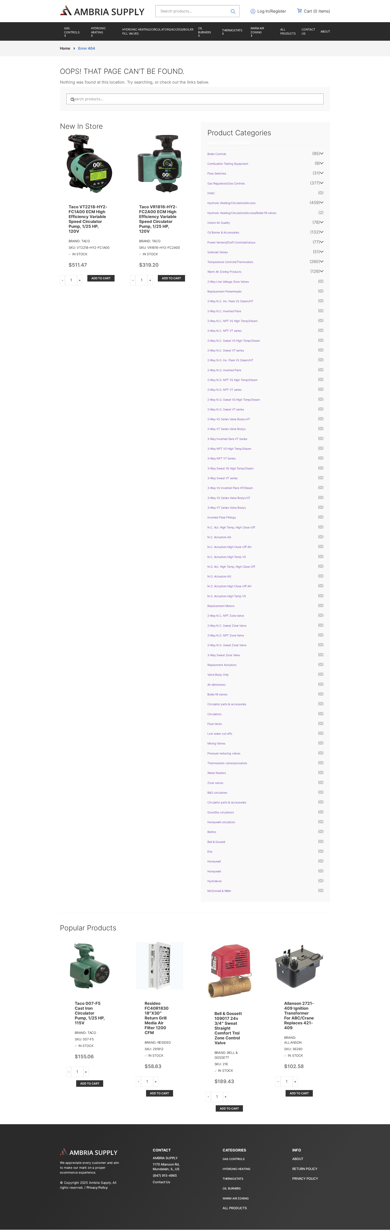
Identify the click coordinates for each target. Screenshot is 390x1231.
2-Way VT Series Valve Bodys (226, 429)
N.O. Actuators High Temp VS (226, 596)
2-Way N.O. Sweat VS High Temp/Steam (233, 399)
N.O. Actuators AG (219, 576)
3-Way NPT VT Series (221, 458)
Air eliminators (216, 684)
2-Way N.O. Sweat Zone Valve (226, 645)
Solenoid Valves (217, 252)
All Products (288, 31)
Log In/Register (271, 11)
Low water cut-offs (219, 733)
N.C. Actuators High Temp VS (226, 557)
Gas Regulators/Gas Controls (75, 31)
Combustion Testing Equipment (227, 163)
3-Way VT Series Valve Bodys (226, 507)
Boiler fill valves (217, 694)
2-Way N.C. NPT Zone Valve (225, 615)
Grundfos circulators (220, 812)
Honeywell (214, 861)
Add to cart (100, 278)
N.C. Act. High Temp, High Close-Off (231, 527)
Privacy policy (305, 1178)
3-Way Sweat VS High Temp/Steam (230, 468)
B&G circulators (217, 792)
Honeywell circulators (221, 822)
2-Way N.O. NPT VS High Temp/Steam (232, 380)
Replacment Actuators (221, 665)
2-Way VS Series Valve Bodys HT (228, 419)
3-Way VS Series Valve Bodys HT (228, 498)
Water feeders (216, 773)
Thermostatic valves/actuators (227, 763)
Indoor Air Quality (218, 222)
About (325, 31)
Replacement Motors (220, 606)
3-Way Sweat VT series (222, 478)
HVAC (211, 193)
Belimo (211, 832)
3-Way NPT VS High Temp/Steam (229, 448)
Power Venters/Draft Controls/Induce (231, 242)
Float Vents (214, 724)
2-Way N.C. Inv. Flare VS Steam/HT (230, 301)
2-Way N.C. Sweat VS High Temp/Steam (233, 340)
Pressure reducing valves (223, 753)
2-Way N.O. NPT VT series (224, 389)
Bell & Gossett (216, 842)
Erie (209, 851)
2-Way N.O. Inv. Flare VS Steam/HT (230, 360)
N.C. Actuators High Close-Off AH (229, 547)
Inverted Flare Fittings (221, 517)
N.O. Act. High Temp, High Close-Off (231, 566)
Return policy (304, 1169)
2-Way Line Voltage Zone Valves (228, 281)
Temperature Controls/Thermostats (234, 31)
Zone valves (215, 783)
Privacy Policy (97, 1187)
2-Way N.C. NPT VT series (224, 330)
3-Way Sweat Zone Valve (223, 655)
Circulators (214, 714)
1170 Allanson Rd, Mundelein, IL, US (166, 1166)
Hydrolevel (214, 881)
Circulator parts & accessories (226, 704)
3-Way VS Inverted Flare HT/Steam (230, 488)
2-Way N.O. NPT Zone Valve (225, 635)
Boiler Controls (216, 154)
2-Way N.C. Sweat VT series (225, 350)
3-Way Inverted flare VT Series (227, 439)
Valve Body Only (218, 674)
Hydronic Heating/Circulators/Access (104, 31)
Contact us (308, 31)
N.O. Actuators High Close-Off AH (229, 586)
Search (235, 11)
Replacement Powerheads (224, 291)
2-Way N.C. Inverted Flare (224, 311)
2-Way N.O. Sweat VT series (225, 409)
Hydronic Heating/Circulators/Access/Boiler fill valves (157, 31)
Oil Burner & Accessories (208, 31)
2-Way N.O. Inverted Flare (224, 370)
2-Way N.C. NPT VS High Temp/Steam (232, 321)
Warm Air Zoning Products (263, 31)
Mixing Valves (216, 743)
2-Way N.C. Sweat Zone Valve (226, 625)
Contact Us (161, 1182)
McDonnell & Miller (219, 891)
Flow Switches (216, 173)
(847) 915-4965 (165, 1175)
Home (65, 48)
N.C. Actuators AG (219, 537)
